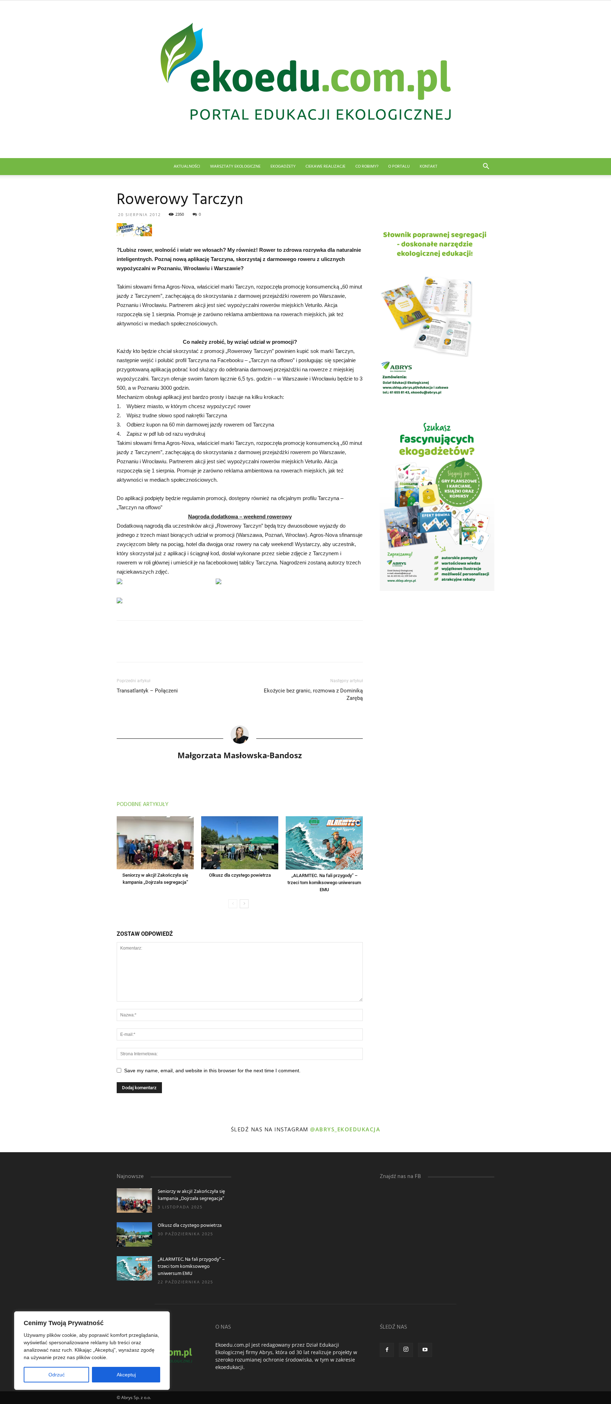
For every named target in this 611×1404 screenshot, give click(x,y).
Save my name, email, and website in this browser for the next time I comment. (212, 1070)
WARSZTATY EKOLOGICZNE (235, 166)
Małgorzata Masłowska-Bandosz (240, 755)
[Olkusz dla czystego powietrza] (239, 842)
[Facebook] (387, 1350)
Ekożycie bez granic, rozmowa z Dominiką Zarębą (313, 694)
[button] (485, 167)
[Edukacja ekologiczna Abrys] (305, 79)
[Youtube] (425, 1350)
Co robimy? (366, 166)
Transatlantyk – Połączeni (147, 691)
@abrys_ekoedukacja (345, 1129)
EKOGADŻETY (283, 166)
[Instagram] (406, 1350)
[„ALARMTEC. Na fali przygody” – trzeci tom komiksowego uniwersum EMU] (324, 843)
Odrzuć (56, 1374)
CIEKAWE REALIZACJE (325, 166)
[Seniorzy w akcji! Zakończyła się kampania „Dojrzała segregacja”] (155, 842)
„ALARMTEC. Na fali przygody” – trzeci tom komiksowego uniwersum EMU (324, 882)
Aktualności (187, 166)
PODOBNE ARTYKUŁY (142, 804)
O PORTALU (399, 166)
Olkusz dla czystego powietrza (240, 875)
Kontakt (428, 166)
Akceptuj (126, 1374)
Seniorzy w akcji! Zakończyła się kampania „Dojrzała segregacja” (191, 1195)
